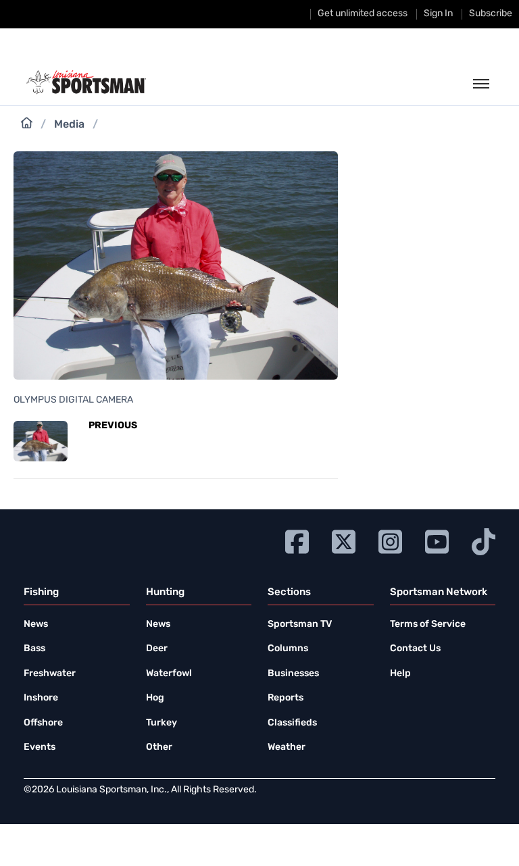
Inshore (41, 698)
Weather (286, 747)
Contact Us (415, 649)
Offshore (43, 723)
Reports (285, 698)
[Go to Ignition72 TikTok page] (483, 540)
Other (159, 747)
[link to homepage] (86, 82)
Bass (34, 649)
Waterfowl (169, 674)
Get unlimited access (362, 14)
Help (400, 674)
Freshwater (50, 674)
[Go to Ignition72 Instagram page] (390, 540)
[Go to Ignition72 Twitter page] (343, 540)
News (36, 624)
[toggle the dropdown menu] (481, 84)
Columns (288, 649)
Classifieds (292, 723)
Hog (155, 698)
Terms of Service (428, 624)
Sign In (438, 14)
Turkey (161, 723)
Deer (157, 649)
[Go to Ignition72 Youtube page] (437, 540)
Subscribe (490, 14)
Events (39, 747)
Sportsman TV (300, 624)
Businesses (293, 674)
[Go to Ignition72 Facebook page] (297, 540)
